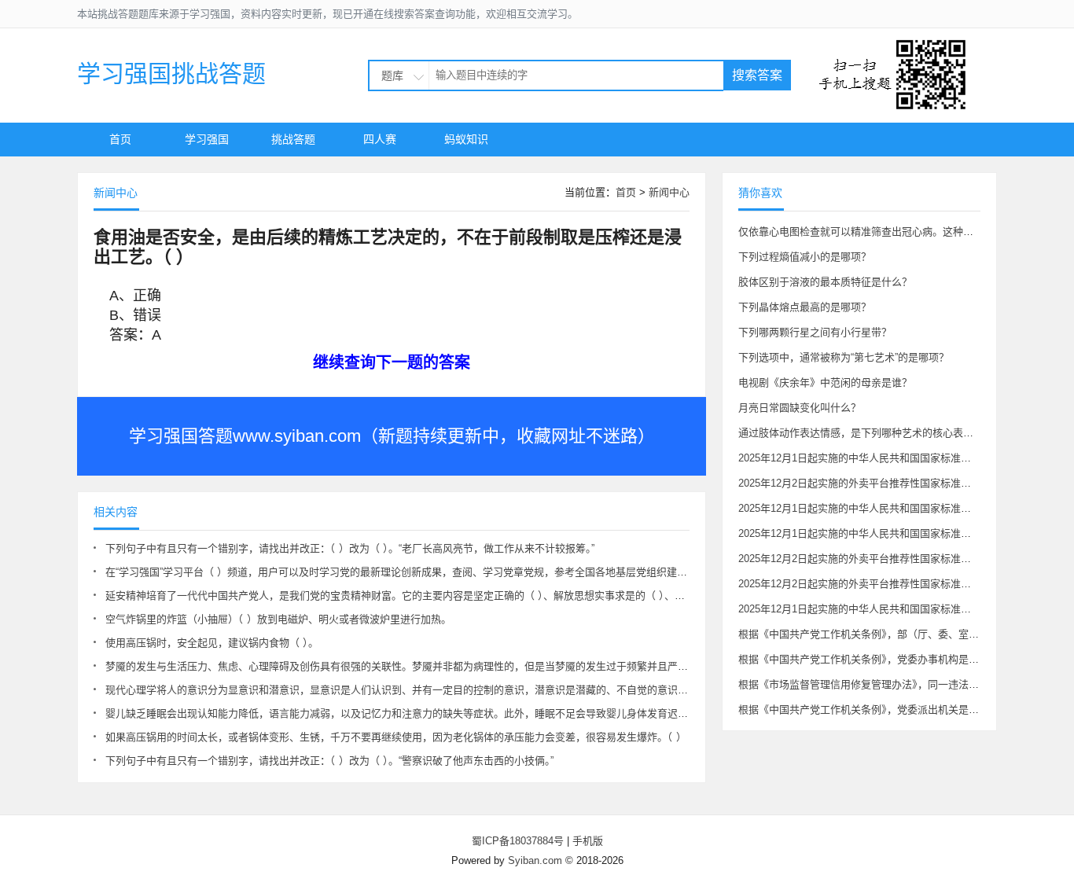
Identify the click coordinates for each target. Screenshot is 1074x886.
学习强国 (207, 139)
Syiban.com (535, 860)
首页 (120, 139)
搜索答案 (757, 75)
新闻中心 (669, 192)
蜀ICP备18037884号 (518, 841)
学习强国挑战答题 (171, 73)
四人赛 (379, 139)
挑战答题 (293, 139)
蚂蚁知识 (466, 139)
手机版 (587, 841)
